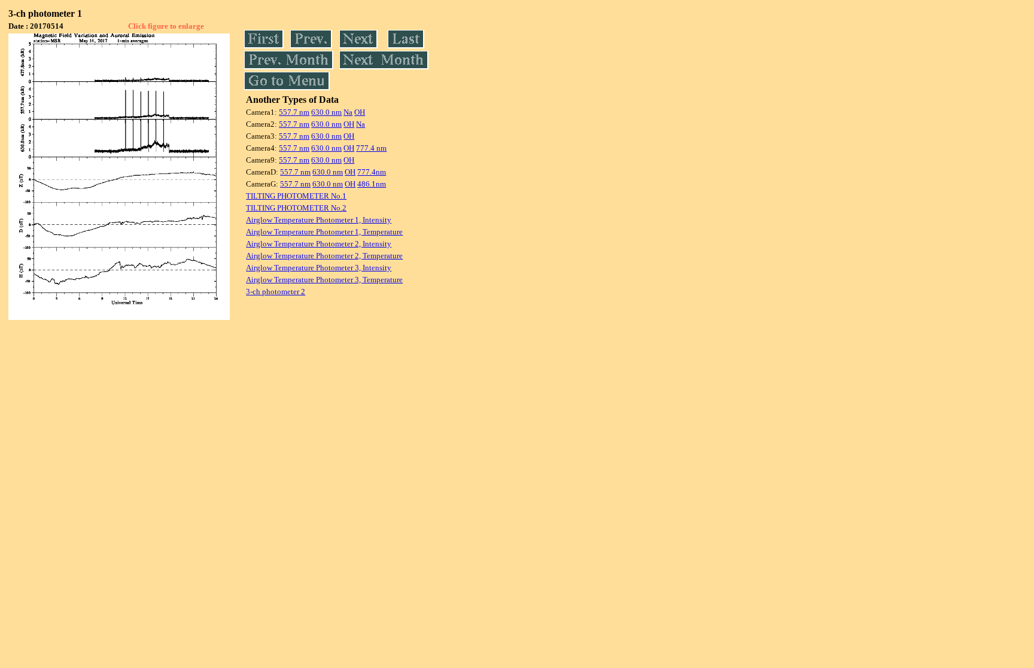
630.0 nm (326, 112)
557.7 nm (294, 112)
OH (359, 112)
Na (347, 112)
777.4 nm (371, 148)
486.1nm (371, 183)
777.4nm (371, 171)
